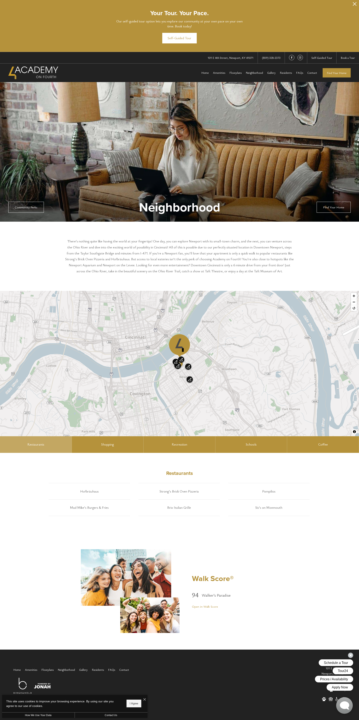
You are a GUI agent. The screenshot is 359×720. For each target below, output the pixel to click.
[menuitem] (205, 72)
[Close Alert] (354, 5)
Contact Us (111, 715)
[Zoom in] (354, 296)
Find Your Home (337, 73)
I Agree (134, 703)
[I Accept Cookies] (144, 700)
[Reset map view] (354, 308)
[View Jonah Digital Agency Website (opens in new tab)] (42, 686)
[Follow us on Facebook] (291, 57)
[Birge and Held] (22, 686)
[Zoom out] (354, 302)
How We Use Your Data (38, 715)
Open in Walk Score (205, 606)
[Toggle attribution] (354, 431)
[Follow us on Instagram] (300, 57)
